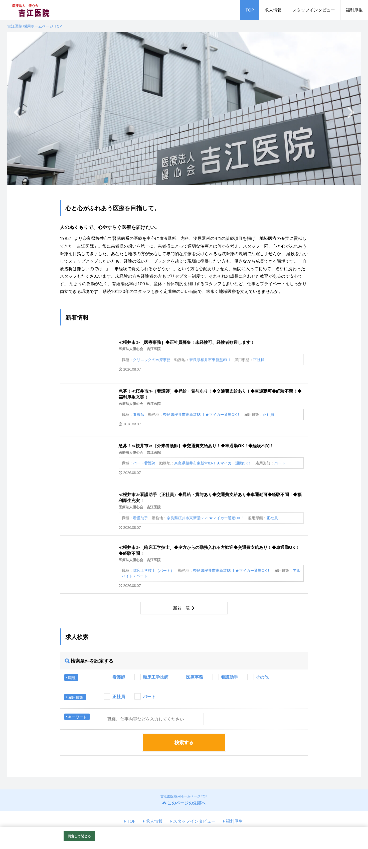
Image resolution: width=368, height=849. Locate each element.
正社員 (118, 696)
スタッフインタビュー (313, 10)
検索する (184, 742)
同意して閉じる (79, 836)
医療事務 (194, 677)
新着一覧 (181, 608)
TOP (249, 10)
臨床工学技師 (155, 677)
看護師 (118, 677)
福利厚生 (354, 10)
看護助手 (229, 677)
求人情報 (273, 10)
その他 (262, 677)
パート (149, 696)
